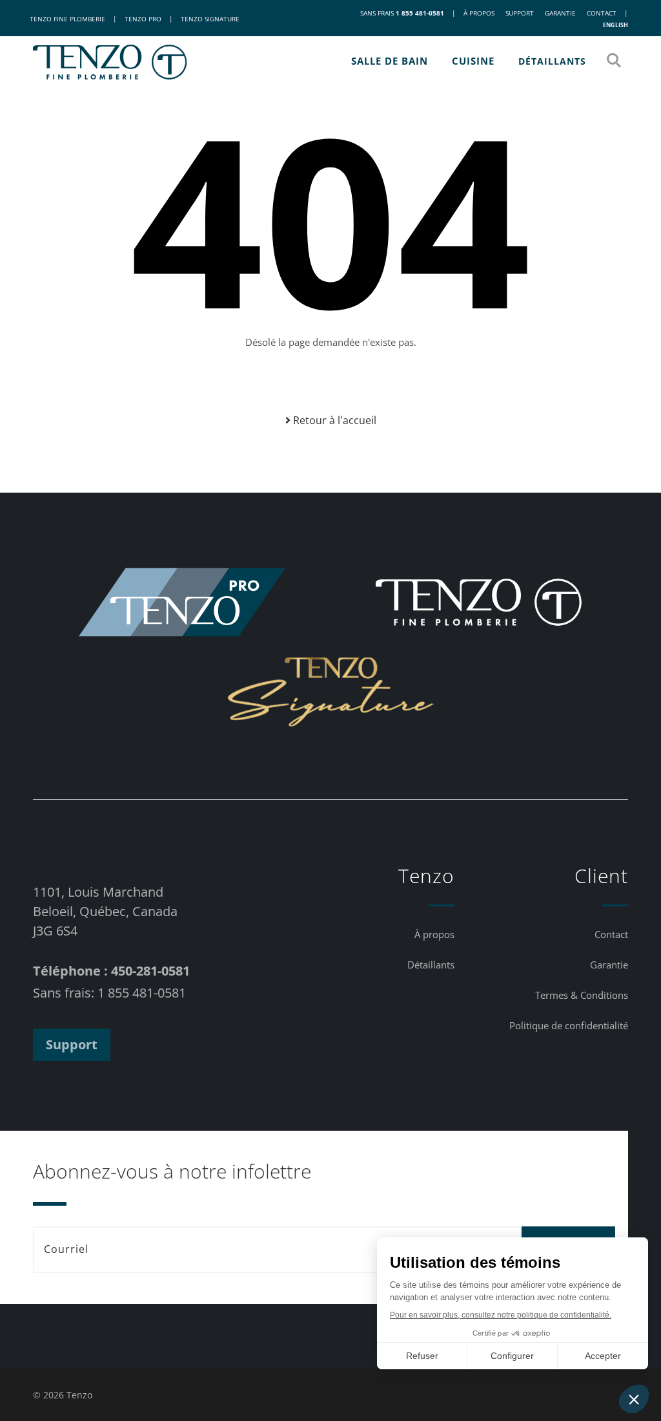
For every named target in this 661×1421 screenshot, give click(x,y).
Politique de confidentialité (568, 1025)
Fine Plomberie (67, 18)
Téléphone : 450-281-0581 (111, 970)
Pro (143, 18)
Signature (210, 18)
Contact (601, 12)
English (615, 24)
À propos (478, 12)
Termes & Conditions (581, 995)
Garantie (560, 12)
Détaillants (552, 61)
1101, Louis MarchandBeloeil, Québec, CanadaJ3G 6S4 (105, 911)
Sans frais (402, 12)
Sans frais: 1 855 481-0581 (109, 992)
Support (519, 12)
